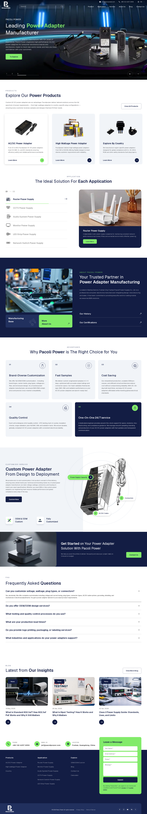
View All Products (131, 106)
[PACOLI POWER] (6, 5)
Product (91, 7)
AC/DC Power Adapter (14, 763)
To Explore (14, 57)
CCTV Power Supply (45, 775)
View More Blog (132, 671)
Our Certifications (88, 322)
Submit (120, 780)
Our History (85, 313)
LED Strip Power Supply (46, 784)
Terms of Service (90, 810)
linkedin (131, 809)
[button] (130, 74)
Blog (131, 7)
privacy (124, 788)
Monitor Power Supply (46, 767)
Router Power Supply (45, 763)
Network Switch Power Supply (49, 779)
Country (8, 771)
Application (102, 7)
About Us (122, 7)
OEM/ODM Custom (78, 763)
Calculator (75, 775)
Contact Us (140, 7)
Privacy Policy (80, 810)
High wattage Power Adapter (16, 767)
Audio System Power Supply (48, 771)
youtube (127, 809)
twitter (135, 809)
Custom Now (14, 499)
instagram (123, 809)
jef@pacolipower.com (108, 2)
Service (112, 7)
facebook (119, 809)
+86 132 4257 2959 (127, 2)
